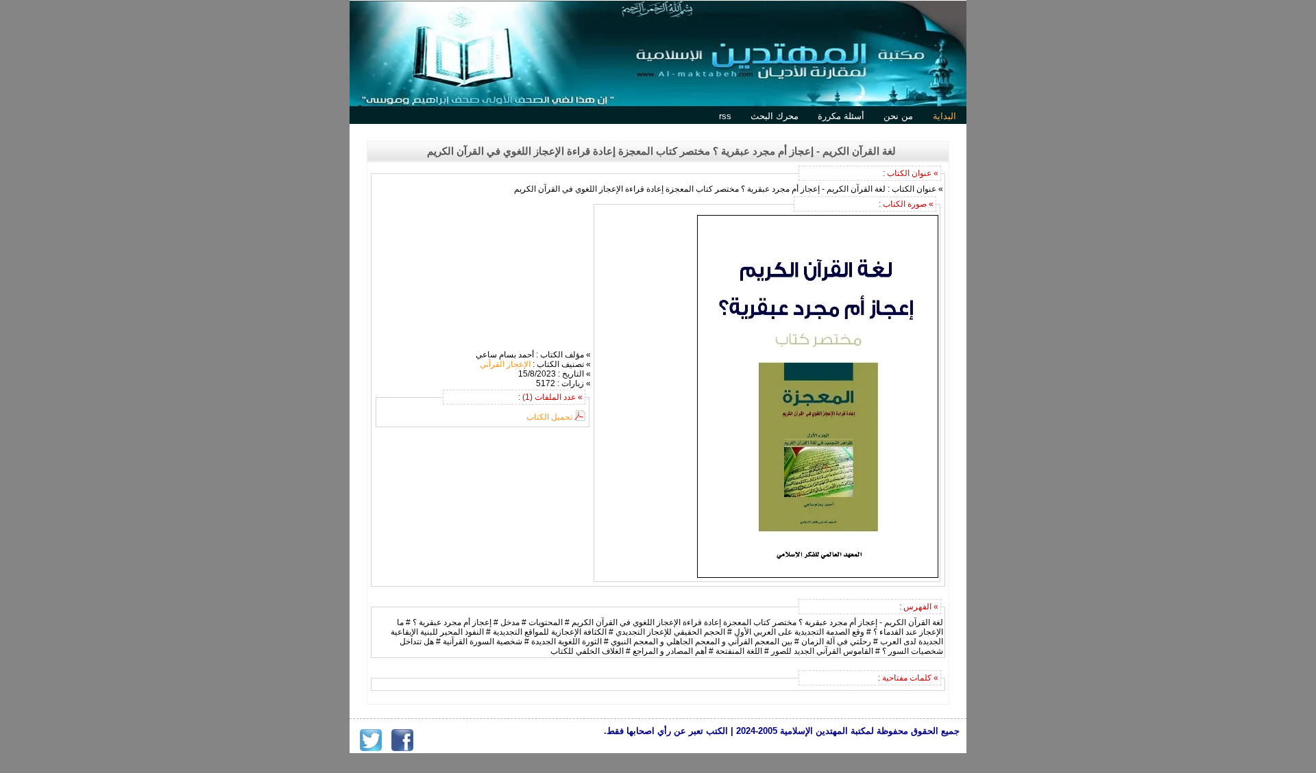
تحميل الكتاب (549, 417)
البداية (944, 116)
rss (725, 116)
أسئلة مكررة (841, 116)
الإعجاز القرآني (505, 364)
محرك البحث (775, 116)
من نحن (898, 116)
